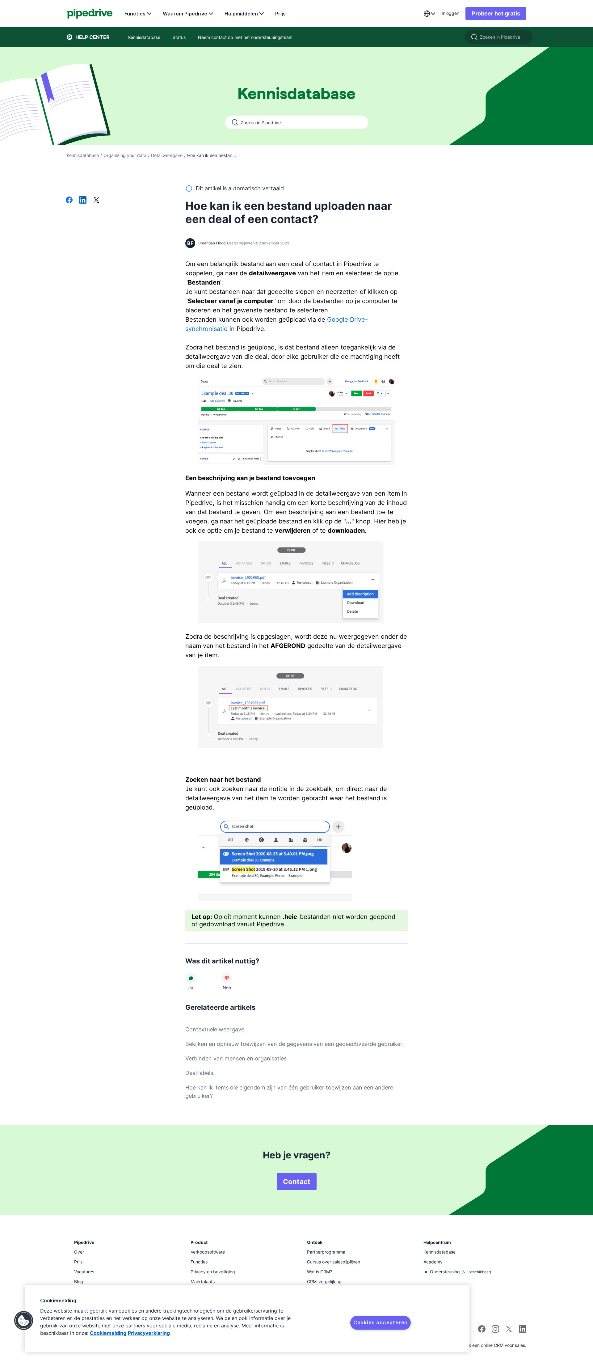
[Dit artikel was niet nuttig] (226, 977)
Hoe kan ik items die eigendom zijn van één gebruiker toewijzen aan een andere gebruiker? (289, 1091)
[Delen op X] (96, 200)
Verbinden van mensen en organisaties (236, 1058)
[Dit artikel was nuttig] (190, 977)
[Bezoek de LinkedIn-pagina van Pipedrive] (522, 1329)
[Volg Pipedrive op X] (509, 1331)
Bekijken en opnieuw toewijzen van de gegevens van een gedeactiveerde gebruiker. (294, 1044)
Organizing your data (124, 155)
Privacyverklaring (149, 1333)
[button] (24, 1320)
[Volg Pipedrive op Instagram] (495, 1331)
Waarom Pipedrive (185, 14)
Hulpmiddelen (241, 14)
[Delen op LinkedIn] (82, 200)
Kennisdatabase (83, 155)
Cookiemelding (108, 1333)
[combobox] (429, 13)
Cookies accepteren (380, 1322)
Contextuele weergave (214, 1029)
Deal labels (199, 1073)
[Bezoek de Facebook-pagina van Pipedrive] (482, 1331)
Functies (134, 14)
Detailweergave (167, 155)
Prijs (280, 14)
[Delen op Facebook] (69, 200)
